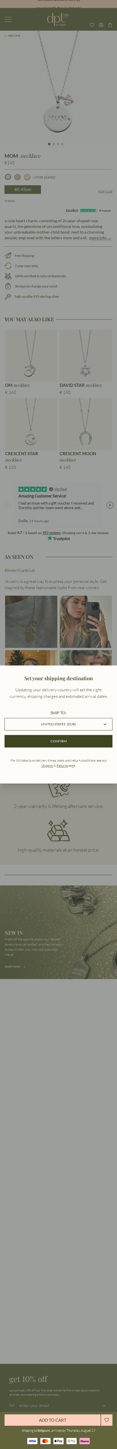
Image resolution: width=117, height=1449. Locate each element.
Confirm (59, 741)
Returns (62, 765)
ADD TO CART (52, 1420)
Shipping (47, 765)
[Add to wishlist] (106, 1420)
